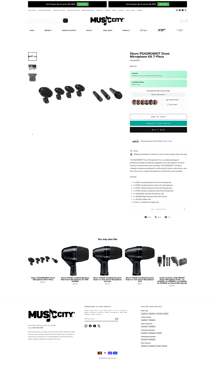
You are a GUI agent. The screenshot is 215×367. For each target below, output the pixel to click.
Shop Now (82, 4)
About (114, 10)
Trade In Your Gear (59, 10)
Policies (107, 10)
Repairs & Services (73, 10)
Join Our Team (130, 10)
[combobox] (44, 20)
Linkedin (165, 313)
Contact (120, 10)
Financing (99, 10)
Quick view (43, 273)
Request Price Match (158, 123)
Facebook (144, 313)
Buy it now (158, 130)
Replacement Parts (88, 10)
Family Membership (44, 10)
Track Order (32, 10)
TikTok (158, 345)
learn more (168, 141)
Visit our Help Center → (158, 94)
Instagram (152, 313)
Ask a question (158, 209)
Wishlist (139, 10)
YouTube (159, 313)
